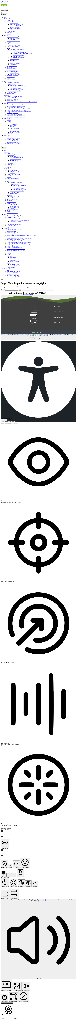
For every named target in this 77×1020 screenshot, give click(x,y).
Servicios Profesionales (12, 71)
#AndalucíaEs (13, 125)
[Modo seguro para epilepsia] (1, 826)
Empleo (8, 48)
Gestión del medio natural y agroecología (16, 110)
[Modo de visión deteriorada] (1, 503)
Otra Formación (13, 64)
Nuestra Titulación (11, 31)
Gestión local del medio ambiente (14, 114)
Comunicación (7, 118)
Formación (9, 62)
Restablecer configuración (6, 1003)
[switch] (1, 503)
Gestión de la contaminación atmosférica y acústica (19, 109)
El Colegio (6, 18)
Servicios (6, 35)
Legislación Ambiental (12, 66)
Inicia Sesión (4, 10)
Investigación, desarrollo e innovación (16, 115)
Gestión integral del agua (12, 113)
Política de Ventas (58, 323)
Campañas (9, 122)
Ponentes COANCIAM (12, 139)
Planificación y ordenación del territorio (16, 117)
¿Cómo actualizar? (42, 900)
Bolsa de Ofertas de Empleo (19, 52)
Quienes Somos (10, 21)
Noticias (9, 120)
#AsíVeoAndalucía (14, 128)
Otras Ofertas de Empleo (18, 55)
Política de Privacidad (59, 312)
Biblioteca (9, 43)
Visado (8, 78)
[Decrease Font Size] (2, 836)
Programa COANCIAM (12, 140)
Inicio (8, 136)
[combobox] (38, 337)
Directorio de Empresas (12, 46)
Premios (8, 129)
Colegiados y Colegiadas (15, 28)
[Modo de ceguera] (1, 746)
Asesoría (9, 42)
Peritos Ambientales (11, 68)
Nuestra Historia (10, 20)
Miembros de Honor (14, 27)
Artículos (9, 121)
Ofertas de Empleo (14, 50)
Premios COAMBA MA (15, 132)
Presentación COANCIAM (13, 138)
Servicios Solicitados (14, 74)
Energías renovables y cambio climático (16, 106)
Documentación (10, 29)
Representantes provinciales (16, 24)
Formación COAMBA (15, 63)
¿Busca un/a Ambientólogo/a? (17, 49)
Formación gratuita (11, 100)
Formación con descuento (13, 99)
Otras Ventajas (13, 39)
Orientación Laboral (14, 59)
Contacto (9, 34)
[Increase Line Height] (2, 850)
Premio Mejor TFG (14, 131)
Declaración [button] (3, 420)
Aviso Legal (57, 306)
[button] (2, 146)
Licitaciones (9, 67)
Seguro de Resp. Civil (12, 70)
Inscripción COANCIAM (13, 142)
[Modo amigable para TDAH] (1, 665)
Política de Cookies (58, 317)
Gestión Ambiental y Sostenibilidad (15, 107)
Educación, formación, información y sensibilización (19, 104)
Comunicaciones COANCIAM (14, 143)
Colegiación (9, 32)
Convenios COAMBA (15, 38)
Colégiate (3, 5)
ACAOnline (39, 332)
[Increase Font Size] (2, 831)
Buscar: (2, 1017)
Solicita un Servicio (14, 73)
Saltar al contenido (5, 1)
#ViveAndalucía (13, 124)
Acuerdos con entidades (12, 37)
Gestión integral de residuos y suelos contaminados (19, 111)
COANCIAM (7, 135)
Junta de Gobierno (14, 23)
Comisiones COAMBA (15, 25)
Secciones (6, 103)
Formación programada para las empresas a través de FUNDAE (22, 102)
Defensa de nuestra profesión (13, 45)
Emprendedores (13, 60)
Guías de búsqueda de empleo (17, 57)
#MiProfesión (13, 127)
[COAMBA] (4, 13)
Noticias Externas (11, 133)
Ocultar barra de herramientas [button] (7, 421)
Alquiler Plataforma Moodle (13, 41)
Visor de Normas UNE (12, 79)
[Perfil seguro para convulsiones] (1, 584)
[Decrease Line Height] (2, 855)
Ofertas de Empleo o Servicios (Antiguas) (22, 53)
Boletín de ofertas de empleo (19, 56)
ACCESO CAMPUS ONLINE (14, 96)
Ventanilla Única (11, 77)
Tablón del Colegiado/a (12, 75)
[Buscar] (20, 290)
